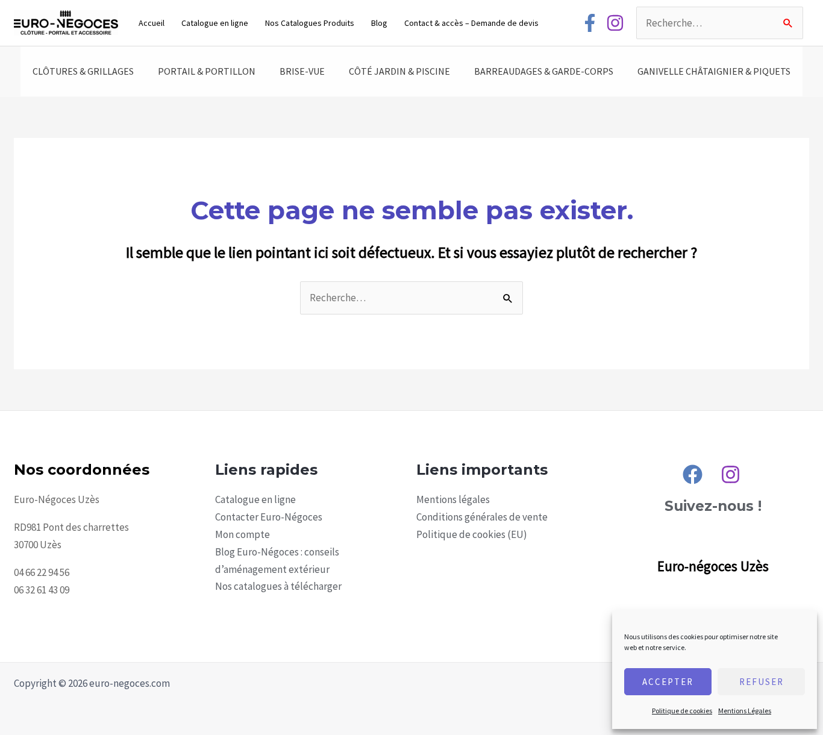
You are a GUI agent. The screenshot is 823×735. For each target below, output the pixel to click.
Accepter (667, 681)
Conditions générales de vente (482, 517)
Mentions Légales (744, 710)
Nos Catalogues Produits (309, 22)
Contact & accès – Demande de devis (471, 22)
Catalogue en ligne (214, 22)
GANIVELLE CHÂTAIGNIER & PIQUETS (713, 71)
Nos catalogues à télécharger (278, 586)
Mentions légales (453, 499)
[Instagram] (615, 23)
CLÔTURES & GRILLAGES (83, 71)
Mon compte (242, 534)
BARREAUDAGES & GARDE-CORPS (543, 71)
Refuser (761, 681)
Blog (379, 22)
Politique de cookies (682, 710)
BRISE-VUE (302, 71)
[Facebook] (590, 23)
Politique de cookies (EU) (471, 534)
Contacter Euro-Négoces (268, 517)
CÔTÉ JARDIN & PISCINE (399, 71)
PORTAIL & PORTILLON (206, 71)
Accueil (151, 22)
